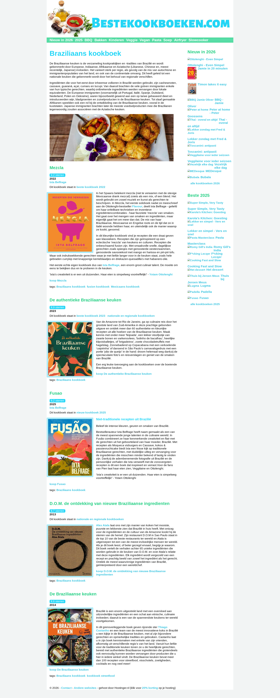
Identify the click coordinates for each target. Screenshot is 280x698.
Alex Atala (103, 525)
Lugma (205, 285)
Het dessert (214, 269)
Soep (167, 40)
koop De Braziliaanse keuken (69, 669)
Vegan (145, 40)
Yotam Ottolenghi (161, 274)
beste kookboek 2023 (91, 315)
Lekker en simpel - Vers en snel (207, 232)
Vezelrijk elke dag (220, 166)
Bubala (206, 177)
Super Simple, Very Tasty (206, 208)
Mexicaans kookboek (125, 286)
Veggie (132, 40)
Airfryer (180, 40)
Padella (206, 291)
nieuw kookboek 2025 (91, 412)
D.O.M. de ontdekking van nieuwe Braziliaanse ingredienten (110, 503)
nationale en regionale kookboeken (131, 315)
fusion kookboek (98, 286)
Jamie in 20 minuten (213, 68)
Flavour (137, 206)
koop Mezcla (58, 280)
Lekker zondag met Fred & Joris (207, 140)
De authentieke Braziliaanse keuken (85, 300)
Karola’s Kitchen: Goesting (207, 218)
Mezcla (56, 167)
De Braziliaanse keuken (73, 594)
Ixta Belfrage (58, 182)
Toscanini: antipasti (202, 151)
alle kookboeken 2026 (205, 183)
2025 (79, 40)
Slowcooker (198, 40)
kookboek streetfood (101, 675)
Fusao (56, 393)
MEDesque (214, 171)
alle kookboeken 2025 (205, 304)
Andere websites (85, 687)
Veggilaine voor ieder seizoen (209, 161)
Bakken (100, 40)
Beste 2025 (199, 195)
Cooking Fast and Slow (205, 266)
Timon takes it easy (212, 84)
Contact (66, 687)
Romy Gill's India (222, 248)
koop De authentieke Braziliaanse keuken (124, 373)
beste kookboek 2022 (91, 187)
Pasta (156, 40)
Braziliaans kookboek (70, 286)
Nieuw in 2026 (61, 40)
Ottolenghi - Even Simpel (206, 65)
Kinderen (116, 40)
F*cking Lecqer (217, 255)
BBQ (88, 40)
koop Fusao (58, 484)
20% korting (150, 687)
